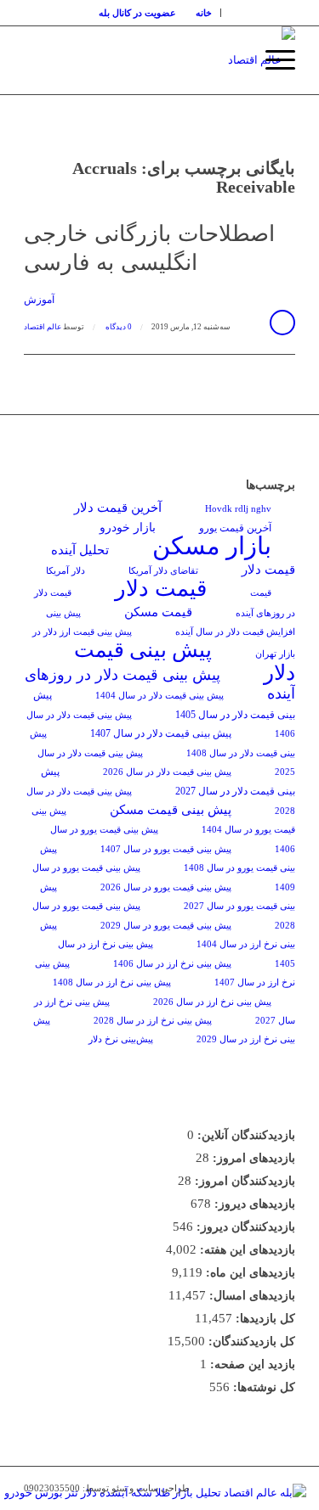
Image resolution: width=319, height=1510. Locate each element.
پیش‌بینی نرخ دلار (120, 1039)
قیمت (260, 593)
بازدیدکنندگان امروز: (243, 1181)
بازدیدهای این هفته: (246, 1249)
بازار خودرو (128, 527)
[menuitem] (204, 12)
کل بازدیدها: (263, 1318)
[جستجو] (231, 60)
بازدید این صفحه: (251, 1364)
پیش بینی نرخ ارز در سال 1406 (172, 963)
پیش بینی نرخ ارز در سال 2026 (212, 1002)
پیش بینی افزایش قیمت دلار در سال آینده (170, 623)
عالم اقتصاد (42, 327)
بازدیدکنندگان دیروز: (244, 1227)
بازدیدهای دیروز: (253, 1204)
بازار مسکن (211, 545)
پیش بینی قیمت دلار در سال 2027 (168, 781)
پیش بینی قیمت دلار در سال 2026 (167, 772)
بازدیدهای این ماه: (248, 1272)
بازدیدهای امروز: (252, 1158)
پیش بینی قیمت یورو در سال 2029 (165, 925)
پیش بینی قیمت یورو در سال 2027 (167, 897)
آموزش (39, 300)
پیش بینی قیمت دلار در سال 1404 (159, 695)
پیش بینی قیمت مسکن (170, 809)
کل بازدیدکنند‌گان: (250, 1341)
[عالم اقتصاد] (186, 60)
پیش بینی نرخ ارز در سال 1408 (112, 982)
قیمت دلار (161, 588)
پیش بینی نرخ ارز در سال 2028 (153, 1020)
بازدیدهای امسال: (250, 1295)
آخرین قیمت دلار (118, 507)
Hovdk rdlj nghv (238, 509)
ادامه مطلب (282, 322)
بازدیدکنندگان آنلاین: (244, 1135)
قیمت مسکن (158, 611)
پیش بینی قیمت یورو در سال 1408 (167, 859)
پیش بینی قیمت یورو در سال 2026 (165, 887)
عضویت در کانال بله (137, 13)
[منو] (271, 60)
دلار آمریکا (65, 570)
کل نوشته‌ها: (262, 1387)
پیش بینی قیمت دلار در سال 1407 (160, 733)
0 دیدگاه (118, 327)
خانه (204, 13)
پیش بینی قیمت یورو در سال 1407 (165, 849)
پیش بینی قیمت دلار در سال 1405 (164, 704)
